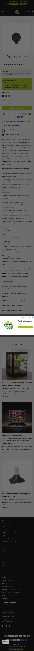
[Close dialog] (33, 317)
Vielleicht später (25, 329)
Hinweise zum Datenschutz (25, 332)
